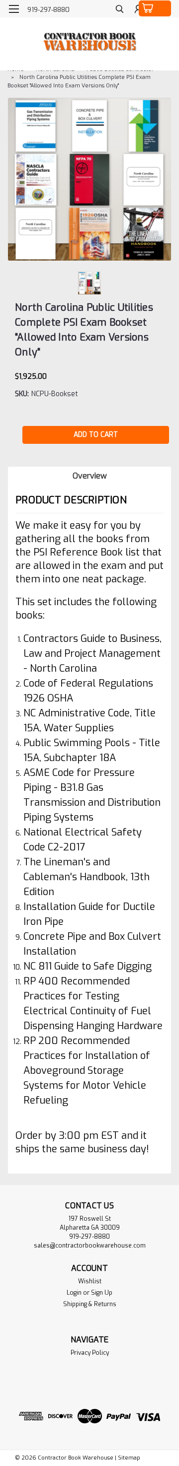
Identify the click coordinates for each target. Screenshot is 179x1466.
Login (74, 1293)
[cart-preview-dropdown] (155, 8)
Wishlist (89, 1281)
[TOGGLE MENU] (13, 8)
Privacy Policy (90, 1353)
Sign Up (101, 1293)
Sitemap (129, 1458)
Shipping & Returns (89, 1304)
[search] (119, 10)
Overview (90, 476)
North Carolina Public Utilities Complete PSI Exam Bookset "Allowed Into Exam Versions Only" (79, 81)
